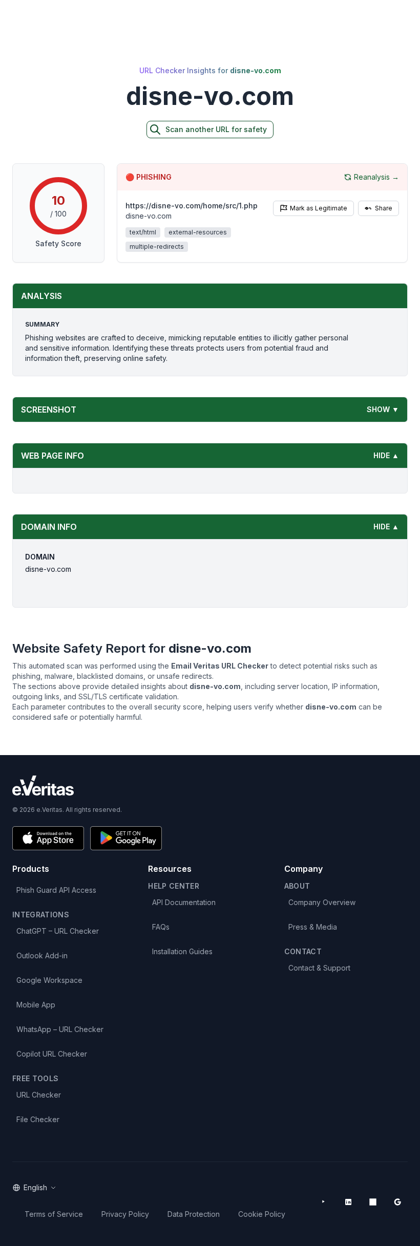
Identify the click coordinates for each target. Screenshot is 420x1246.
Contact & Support (319, 967)
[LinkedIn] (348, 1202)
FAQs (161, 926)
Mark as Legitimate (318, 208)
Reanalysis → (376, 177)
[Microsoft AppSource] (373, 1202)
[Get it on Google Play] (126, 838)
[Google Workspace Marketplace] (397, 1202)
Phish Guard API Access (56, 890)
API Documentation (184, 902)
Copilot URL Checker (51, 1053)
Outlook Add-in (42, 955)
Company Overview (321, 902)
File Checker (37, 1119)
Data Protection (193, 1214)
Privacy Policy (125, 1214)
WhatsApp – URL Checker (59, 1029)
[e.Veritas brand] (210, 786)
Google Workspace (49, 980)
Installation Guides (182, 951)
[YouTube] (323, 1202)
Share (383, 208)
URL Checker (38, 1094)
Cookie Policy (261, 1214)
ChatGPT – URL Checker (57, 931)
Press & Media (312, 926)
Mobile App (35, 1004)
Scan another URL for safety (216, 129)
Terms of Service (54, 1214)
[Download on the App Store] (48, 838)
